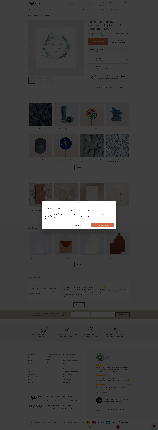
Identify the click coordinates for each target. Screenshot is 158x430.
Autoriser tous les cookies (103, 225)
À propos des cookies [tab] (104, 203)
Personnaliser (77, 225)
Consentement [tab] (54, 203)
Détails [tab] (79, 203)
